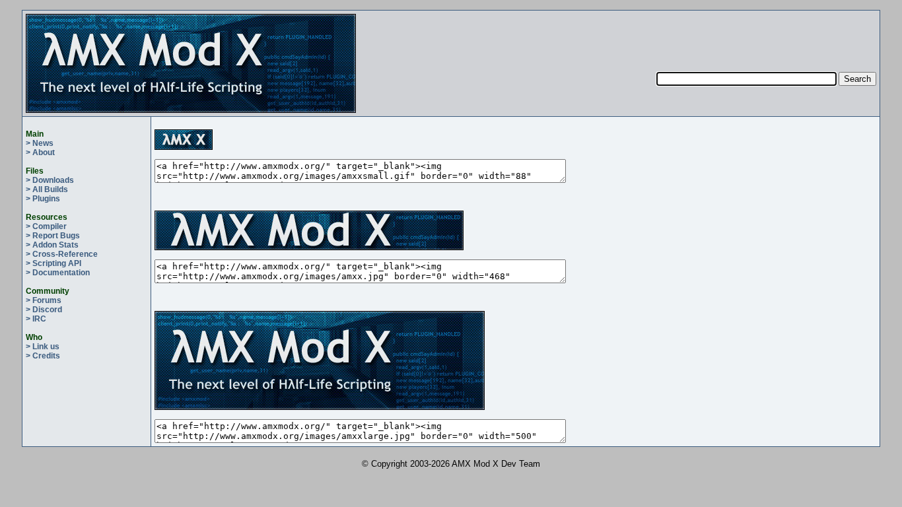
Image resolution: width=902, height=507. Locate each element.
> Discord (44, 309)
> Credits (43, 355)
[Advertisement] (766, 33)
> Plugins (43, 198)
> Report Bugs (53, 235)
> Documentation (58, 272)
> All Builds (47, 189)
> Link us (42, 346)
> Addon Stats (52, 245)
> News (39, 143)
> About (40, 152)
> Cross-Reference (62, 254)
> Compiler (46, 226)
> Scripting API (53, 263)
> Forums (43, 300)
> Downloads (50, 180)
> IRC (36, 318)
